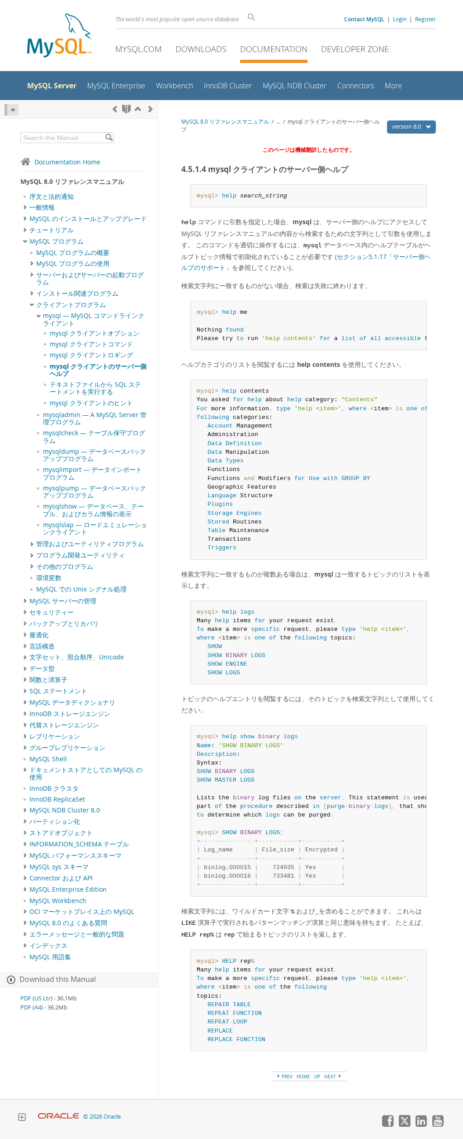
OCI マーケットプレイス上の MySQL (81, 912)
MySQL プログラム (56, 241)
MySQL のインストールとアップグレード (88, 219)
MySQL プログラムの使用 (72, 264)
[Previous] (114, 109)
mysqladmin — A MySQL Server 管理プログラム (94, 418)
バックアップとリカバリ (64, 624)
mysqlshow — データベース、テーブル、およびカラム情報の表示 (93, 510)
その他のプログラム (64, 566)
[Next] (150, 109)
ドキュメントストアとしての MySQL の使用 (85, 773)
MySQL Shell (48, 759)
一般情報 (42, 207)
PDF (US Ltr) (36, 998)
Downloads (201, 48)
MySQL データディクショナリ (72, 702)
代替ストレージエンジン (64, 725)
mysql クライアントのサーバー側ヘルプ (98, 370)
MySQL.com (138, 48)
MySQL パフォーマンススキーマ (75, 855)
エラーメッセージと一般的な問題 (76, 934)
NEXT (330, 1076)
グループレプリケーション (67, 748)
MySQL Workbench (57, 901)
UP (317, 1076)
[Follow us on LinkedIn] (421, 1124)
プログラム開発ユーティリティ (80, 555)
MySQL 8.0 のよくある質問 (68, 923)
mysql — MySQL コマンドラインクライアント (93, 319)
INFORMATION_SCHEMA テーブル (79, 844)
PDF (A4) (31, 1007)
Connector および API (61, 878)
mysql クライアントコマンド (91, 344)
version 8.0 (407, 126)
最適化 (38, 635)
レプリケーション (54, 736)
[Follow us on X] (404, 1124)
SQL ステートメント (58, 691)
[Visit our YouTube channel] (437, 1124)
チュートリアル (51, 230)
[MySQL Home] (59, 36)
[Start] (126, 109)
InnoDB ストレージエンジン (69, 714)
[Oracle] (58, 1116)
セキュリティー (51, 612)
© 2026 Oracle (102, 1116)
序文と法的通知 (51, 196)
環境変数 (48, 578)
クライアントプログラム (71, 305)
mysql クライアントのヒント (91, 403)
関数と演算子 (48, 680)
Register (425, 19)
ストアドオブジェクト (61, 833)
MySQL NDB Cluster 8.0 (64, 810)
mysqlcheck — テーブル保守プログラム (94, 436)
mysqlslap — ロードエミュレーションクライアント (95, 528)
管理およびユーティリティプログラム (90, 544)
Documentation (273, 48)
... (278, 121)
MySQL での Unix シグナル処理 (81, 589)
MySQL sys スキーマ (59, 867)
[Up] (137, 109)
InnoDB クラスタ (54, 788)
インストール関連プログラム (77, 293)
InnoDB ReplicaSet (57, 799)
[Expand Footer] (22, 1118)
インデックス (48, 946)
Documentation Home (67, 162)
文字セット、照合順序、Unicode (76, 657)
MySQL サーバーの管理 (62, 601)
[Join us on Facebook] (387, 1124)
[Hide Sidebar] (12, 109)
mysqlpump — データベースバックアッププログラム (94, 492)
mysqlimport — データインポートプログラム (92, 473)
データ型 (42, 668)
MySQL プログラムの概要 (72, 253)
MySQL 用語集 (50, 957)
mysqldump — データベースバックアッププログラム (94, 455)
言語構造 (42, 646)
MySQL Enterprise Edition (68, 889)
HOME (303, 1076)
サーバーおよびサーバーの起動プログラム (90, 278)
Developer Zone (355, 48)
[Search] (108, 138)
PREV (286, 1076)
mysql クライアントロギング (91, 355)
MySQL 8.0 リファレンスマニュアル (225, 121)
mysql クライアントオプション (94, 333)
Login (399, 19)
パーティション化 (54, 821)
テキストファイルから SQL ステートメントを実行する (95, 388)
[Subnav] (25, 207)
